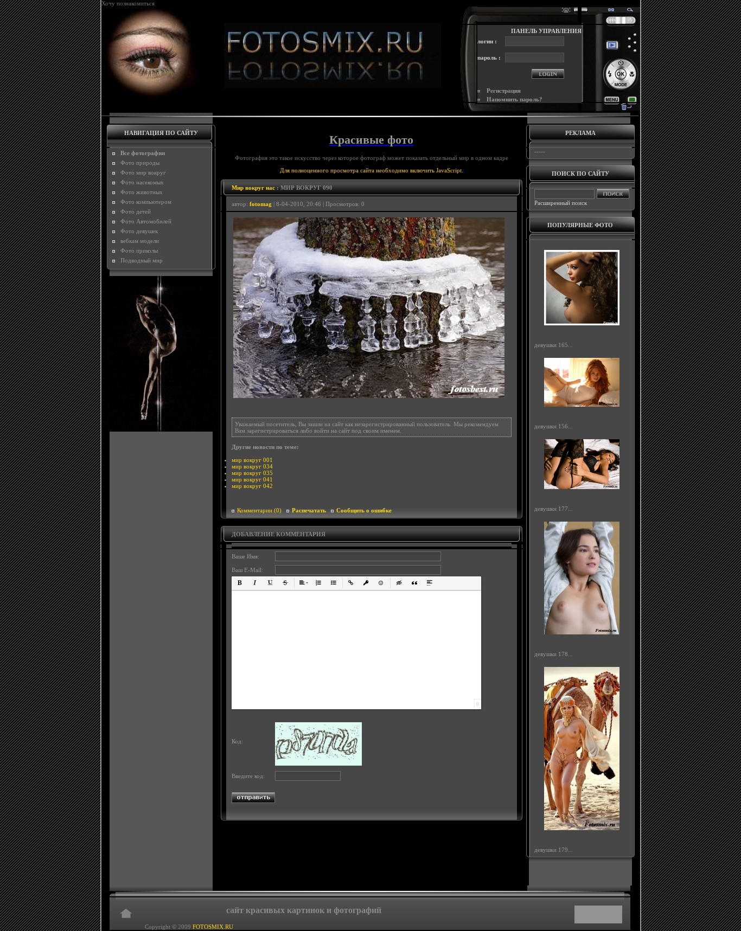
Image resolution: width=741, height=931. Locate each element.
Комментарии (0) (259, 510)
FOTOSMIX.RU (213, 926)
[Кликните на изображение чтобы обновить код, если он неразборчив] (318, 763)
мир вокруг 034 (252, 466)
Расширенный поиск (560, 203)
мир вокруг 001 (252, 460)
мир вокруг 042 (252, 486)
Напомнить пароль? (514, 99)
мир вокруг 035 (252, 473)
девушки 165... (553, 345)
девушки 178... (553, 654)
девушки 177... (553, 508)
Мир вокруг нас (253, 187)
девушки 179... (553, 849)
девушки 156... (553, 426)
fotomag (261, 204)
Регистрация (504, 90)
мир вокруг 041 (252, 479)
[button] (239, 582)
